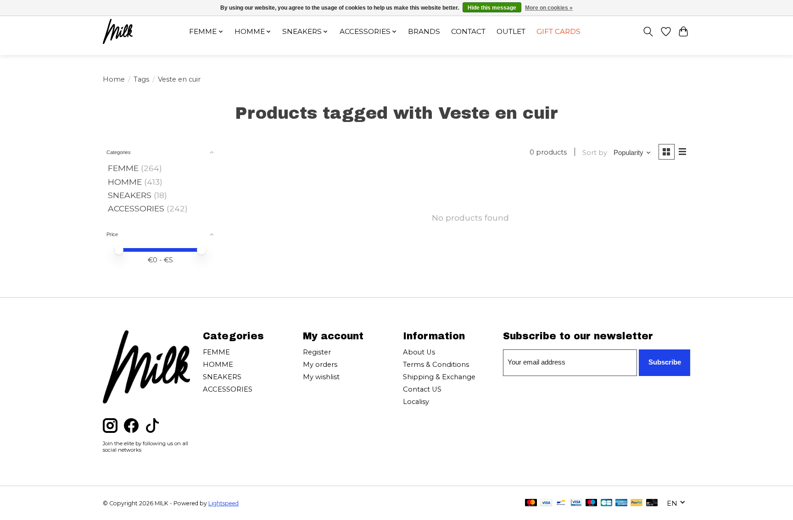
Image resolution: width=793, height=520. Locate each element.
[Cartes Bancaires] (606, 503)
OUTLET (511, 31)
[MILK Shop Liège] (118, 31)
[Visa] (546, 503)
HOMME (125, 182)
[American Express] (621, 503)
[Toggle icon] (648, 31)
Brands (424, 31)
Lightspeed (223, 503)
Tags (141, 79)
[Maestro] (592, 503)
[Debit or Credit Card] (652, 503)
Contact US (422, 389)
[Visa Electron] (576, 503)
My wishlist (321, 377)
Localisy (416, 402)
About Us (419, 352)
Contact (468, 31)
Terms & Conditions (436, 364)
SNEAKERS (129, 195)
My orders (320, 364)
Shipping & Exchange (439, 377)
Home (114, 79)
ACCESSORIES (136, 208)
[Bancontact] (561, 503)
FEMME (123, 168)
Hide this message (492, 8)
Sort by (594, 153)
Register (317, 352)
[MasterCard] (531, 503)
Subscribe (664, 362)
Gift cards (558, 31)
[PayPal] (636, 503)
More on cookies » (549, 8)
